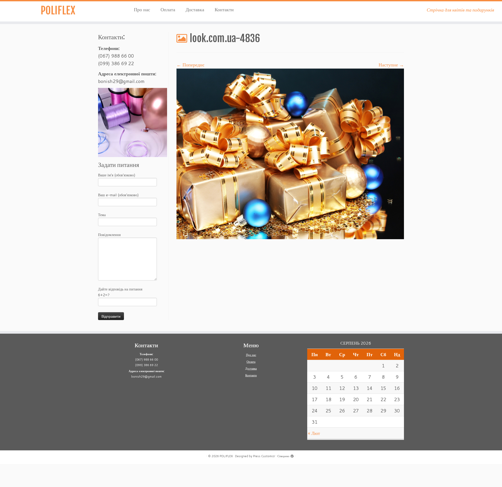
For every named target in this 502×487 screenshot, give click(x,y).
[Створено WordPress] (292, 455)
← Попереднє (190, 64)
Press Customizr (264, 456)
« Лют (314, 433)
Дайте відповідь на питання (120, 292)
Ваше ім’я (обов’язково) (116, 175)
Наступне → (391, 64)
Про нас (142, 9)
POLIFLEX (58, 10)
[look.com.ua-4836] (290, 153)
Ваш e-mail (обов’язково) (118, 195)
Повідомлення (109, 234)
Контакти (224, 9)
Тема (102, 214)
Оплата (168, 9)
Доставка (195, 9)
